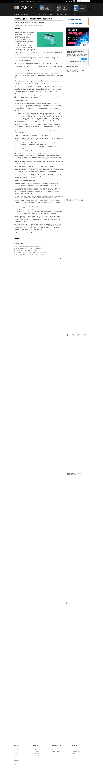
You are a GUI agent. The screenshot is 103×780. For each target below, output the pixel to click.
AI (30, 14)
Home (15, 1)
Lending (51, 14)
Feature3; (47, 232)
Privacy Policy (83, 61)
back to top (60, 258)
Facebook (74, 1)
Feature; (43, 232)
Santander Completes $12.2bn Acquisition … (48, 7)
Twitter (69, 1)
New (72, 749)
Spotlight (72, 14)
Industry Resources (30, 1)
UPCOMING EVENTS (74, 20)
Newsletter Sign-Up (76, 751)
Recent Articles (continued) (38, 757)
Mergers (45, 14)
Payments (16, 14)
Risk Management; (26, 232)
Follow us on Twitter (56, 747)
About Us (35, 747)
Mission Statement (36, 753)
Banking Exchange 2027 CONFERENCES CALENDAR (76, 22)
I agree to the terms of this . (77, 61)
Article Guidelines (36, 751)
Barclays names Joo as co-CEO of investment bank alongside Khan (29, 254)
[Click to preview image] (50, 39)
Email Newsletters (56, 751)
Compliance (59, 14)
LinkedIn (67, 1)
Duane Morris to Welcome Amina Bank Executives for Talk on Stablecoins (31, 252)
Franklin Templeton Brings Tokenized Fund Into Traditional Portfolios (30, 248)
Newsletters (21, 1)
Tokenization (24, 14)
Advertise (35, 749)
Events (65, 14)
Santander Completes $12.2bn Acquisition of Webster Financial (29, 246)
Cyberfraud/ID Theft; (36, 232)
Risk (40, 14)
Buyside (73, 753)
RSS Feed (71, 1)
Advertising (39, 1)
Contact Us (54, 749)
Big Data (34, 14)
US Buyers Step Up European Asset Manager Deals (26, 250)
